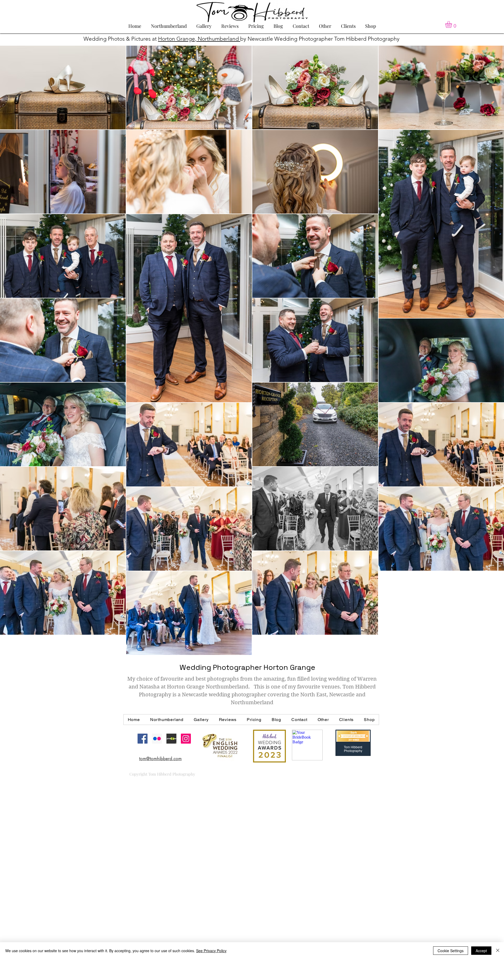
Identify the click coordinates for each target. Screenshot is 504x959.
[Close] (498, 950)
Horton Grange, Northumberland (199, 38)
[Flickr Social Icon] (157, 739)
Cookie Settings (451, 950)
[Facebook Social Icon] (143, 739)
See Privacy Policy (211, 950)
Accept (481, 950)
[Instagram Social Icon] (186, 739)
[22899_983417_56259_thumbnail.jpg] (171, 739)
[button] (452, 24)
